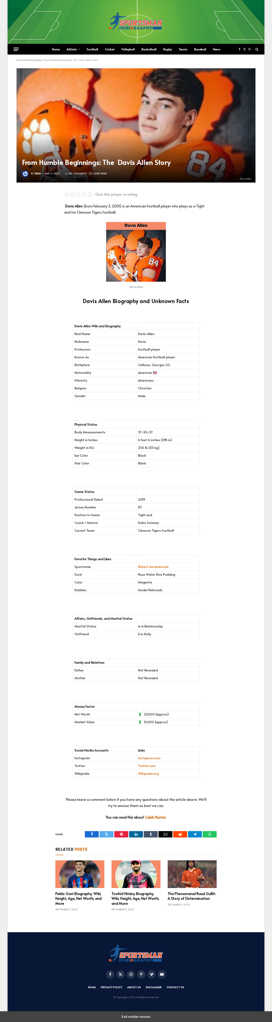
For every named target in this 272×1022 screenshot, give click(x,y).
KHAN (38, 173)
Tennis (183, 49)
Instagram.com (149, 758)
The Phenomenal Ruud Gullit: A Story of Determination (192, 896)
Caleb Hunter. (155, 817)
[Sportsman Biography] (136, 22)
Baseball (200, 49)
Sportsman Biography (29, 60)
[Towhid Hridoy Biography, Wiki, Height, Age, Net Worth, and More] (136, 874)
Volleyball (128, 49)
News (216, 49)
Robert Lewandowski (153, 566)
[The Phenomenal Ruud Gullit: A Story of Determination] (192, 874)
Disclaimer (154, 987)
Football (92, 49)
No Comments (78, 173)
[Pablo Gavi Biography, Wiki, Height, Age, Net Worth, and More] (79, 874)
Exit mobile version (136, 1017)
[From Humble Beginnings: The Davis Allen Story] (136, 125)
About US (134, 987)
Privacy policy (111, 987)
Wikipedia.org (148, 773)
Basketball (149, 49)
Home (56, 49)
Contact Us (175, 987)
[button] (16, 49)
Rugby (167, 49)
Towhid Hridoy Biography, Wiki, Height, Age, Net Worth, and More (135, 898)
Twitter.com (146, 765)
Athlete (72, 49)
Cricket (109, 49)
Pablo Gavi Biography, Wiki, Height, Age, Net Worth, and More (78, 898)
